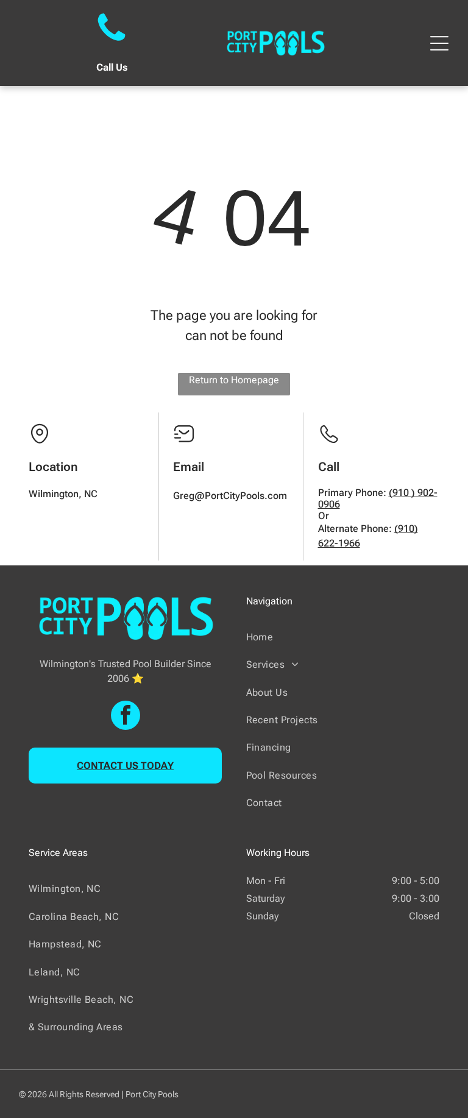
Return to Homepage (234, 380)
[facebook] (125, 717)
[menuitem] (343, 637)
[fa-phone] (111, 42)
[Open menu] (439, 43)
